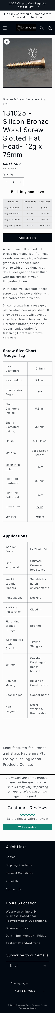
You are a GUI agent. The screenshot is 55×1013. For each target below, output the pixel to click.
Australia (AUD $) (26, 990)
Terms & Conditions (19, 873)
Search (11, 856)
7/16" (40, 507)
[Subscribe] (45, 965)
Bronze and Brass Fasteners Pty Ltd (31, 1005)
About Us (12, 881)
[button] (5, 28)
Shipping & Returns (19, 865)
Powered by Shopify (27, 1008)
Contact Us (13, 889)
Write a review (27, 827)
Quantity (8, 174)
